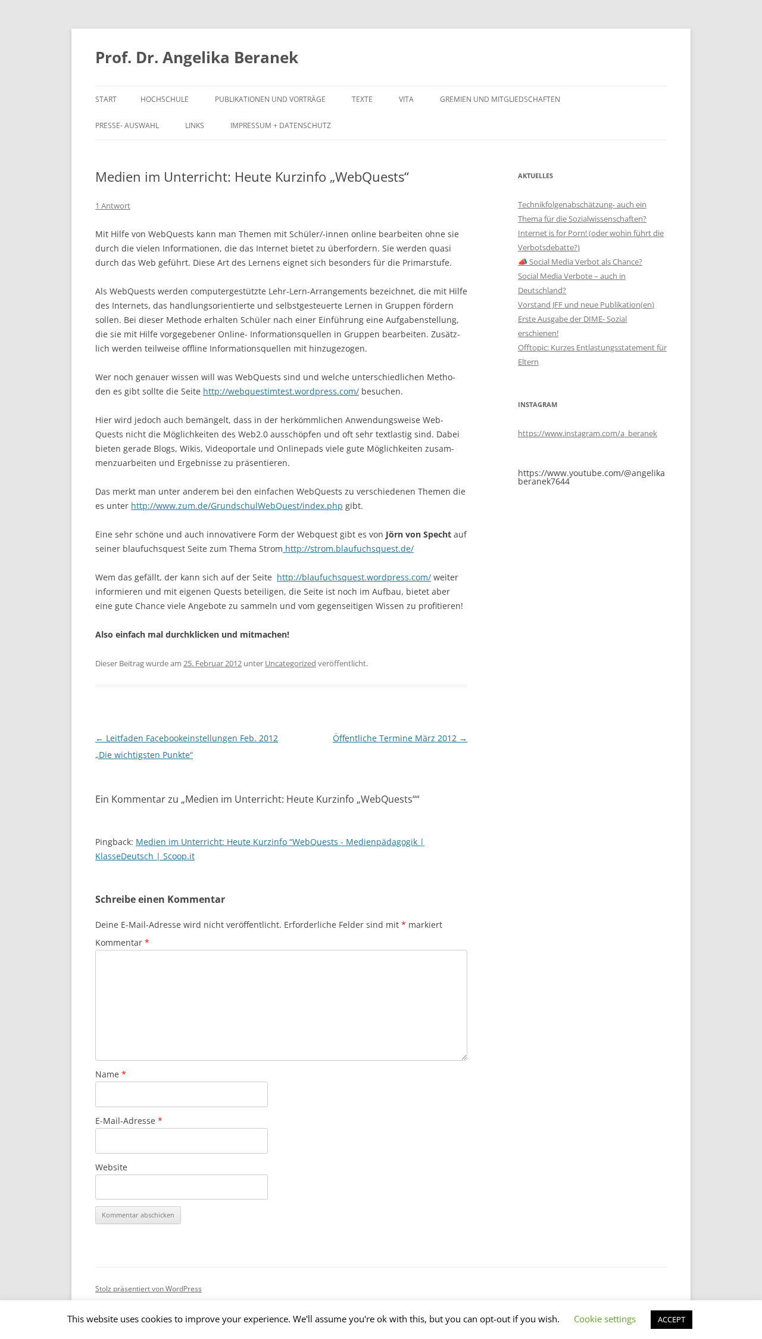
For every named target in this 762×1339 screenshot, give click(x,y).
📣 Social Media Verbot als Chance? (580, 261)
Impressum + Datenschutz (280, 125)
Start (106, 99)
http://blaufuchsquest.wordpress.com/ (354, 577)
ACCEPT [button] (671, 1319)
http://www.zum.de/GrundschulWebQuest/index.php (237, 505)
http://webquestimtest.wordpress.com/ (281, 391)
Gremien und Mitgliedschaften (500, 99)
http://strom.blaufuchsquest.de (347, 548)
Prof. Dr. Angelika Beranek (196, 57)
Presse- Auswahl (127, 125)
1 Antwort (112, 205)
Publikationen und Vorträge (270, 99)
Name (110, 1074)
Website (111, 1167)
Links (194, 125)
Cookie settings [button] (605, 1319)
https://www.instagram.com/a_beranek (587, 433)
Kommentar (122, 942)
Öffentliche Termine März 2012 (400, 738)
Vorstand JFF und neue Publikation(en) (586, 304)
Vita (406, 99)
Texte (362, 99)
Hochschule (164, 99)
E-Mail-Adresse (129, 1120)
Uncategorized (290, 663)
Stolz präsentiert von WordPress (148, 1289)
